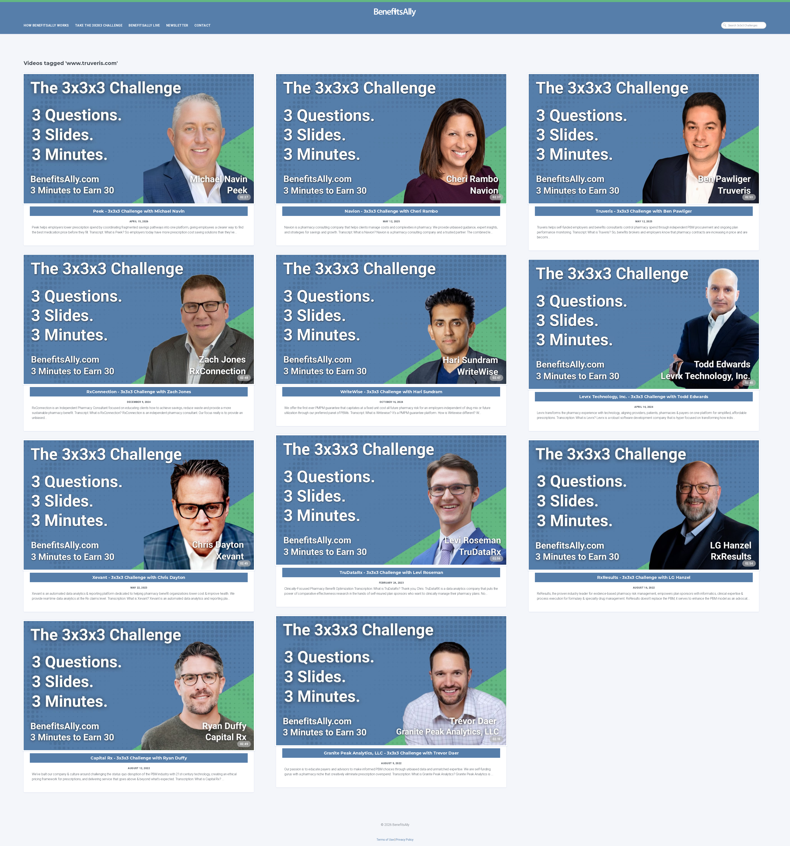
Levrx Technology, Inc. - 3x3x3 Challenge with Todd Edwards (643, 396)
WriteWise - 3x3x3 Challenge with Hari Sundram (391, 391)
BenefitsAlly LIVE (144, 25)
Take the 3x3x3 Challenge (98, 25)
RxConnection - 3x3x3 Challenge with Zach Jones (138, 391)
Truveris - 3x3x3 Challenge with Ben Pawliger (644, 211)
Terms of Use (385, 839)
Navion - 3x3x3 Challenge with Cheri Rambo (391, 211)
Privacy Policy (405, 839)
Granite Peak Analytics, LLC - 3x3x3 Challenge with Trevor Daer (391, 753)
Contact (202, 25)
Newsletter (177, 25)
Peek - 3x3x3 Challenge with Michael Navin (139, 211)
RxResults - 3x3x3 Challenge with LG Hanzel (643, 577)
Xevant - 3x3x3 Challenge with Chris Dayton (138, 577)
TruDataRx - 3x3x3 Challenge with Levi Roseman (391, 572)
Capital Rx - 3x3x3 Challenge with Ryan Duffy (139, 758)
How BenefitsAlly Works (46, 25)
